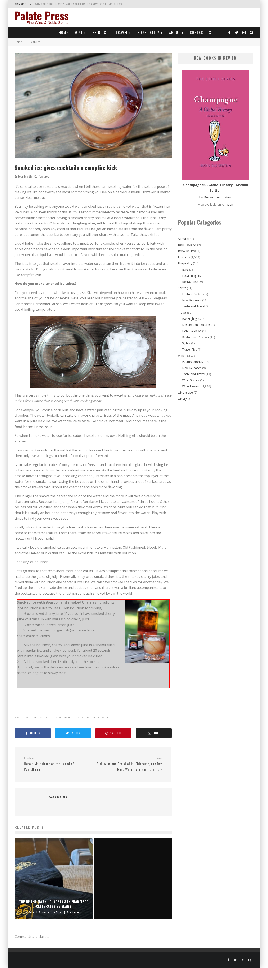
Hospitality (149, 32)
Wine (79, 32)
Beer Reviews (187, 245)
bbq (18, 717)
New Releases (191, 300)
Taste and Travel (193, 306)
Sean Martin (24, 176)
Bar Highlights (191, 319)
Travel (122, 32)
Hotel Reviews (191, 331)
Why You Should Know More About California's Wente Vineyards (78, 4)
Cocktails (47, 717)
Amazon (227, 204)
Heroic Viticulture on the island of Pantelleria (49, 764)
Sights (186, 343)
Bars (185, 269)
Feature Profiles (193, 294)
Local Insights (191, 276)
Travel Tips (189, 349)
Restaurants (190, 282)
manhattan (72, 717)
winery (182, 399)
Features (43, 176)
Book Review (187, 251)
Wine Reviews (191, 386)
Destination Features (196, 325)
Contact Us (200, 32)
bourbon (31, 717)
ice (59, 717)
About (174, 32)
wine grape (185, 392)
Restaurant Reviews (195, 337)
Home (63, 32)
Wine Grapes (190, 380)
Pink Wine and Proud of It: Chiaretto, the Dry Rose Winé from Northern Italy (129, 764)
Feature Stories (192, 362)
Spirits (99, 32)
